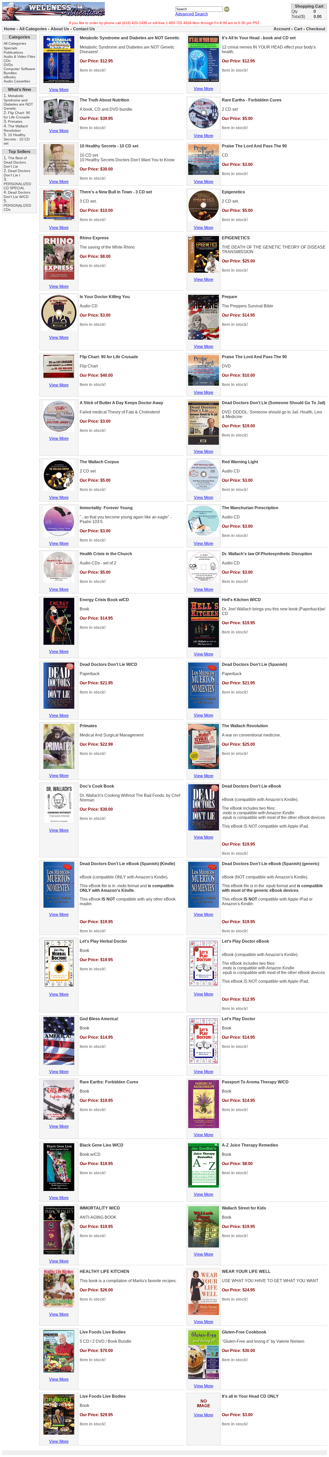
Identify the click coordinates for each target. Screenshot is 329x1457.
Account (281, 29)
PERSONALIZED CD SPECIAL (17, 186)
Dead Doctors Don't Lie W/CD (17, 194)
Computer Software (19, 69)
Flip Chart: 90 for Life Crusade (17, 115)
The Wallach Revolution (16, 128)
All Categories (33, 29)
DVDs (8, 65)
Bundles (10, 73)
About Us (60, 29)
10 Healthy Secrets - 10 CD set (17, 139)
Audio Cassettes (17, 81)
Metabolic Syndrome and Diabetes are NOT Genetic (18, 102)
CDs (7, 61)
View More (59, 90)
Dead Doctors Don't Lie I (17, 173)
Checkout (315, 29)
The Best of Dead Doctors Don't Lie (15, 162)
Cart (298, 29)
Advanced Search (191, 14)
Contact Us (84, 29)
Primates (15, 121)
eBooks (10, 77)
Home (9, 29)
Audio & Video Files (19, 56)
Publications (13, 52)
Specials (10, 48)
